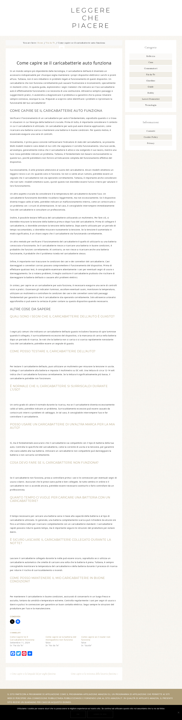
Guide (151, 86)
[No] (178, 712)
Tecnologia (150, 105)
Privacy (150, 143)
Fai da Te (150, 74)
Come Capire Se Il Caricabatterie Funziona (22, 638)
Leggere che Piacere (91, 17)
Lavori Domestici (151, 99)
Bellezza (150, 56)
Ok (78, 714)
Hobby (150, 93)
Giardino (150, 80)
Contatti (150, 131)
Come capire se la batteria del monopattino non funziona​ (61, 638)
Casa (150, 62)
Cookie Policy (151, 137)
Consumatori (150, 68)
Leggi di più (100, 714)
